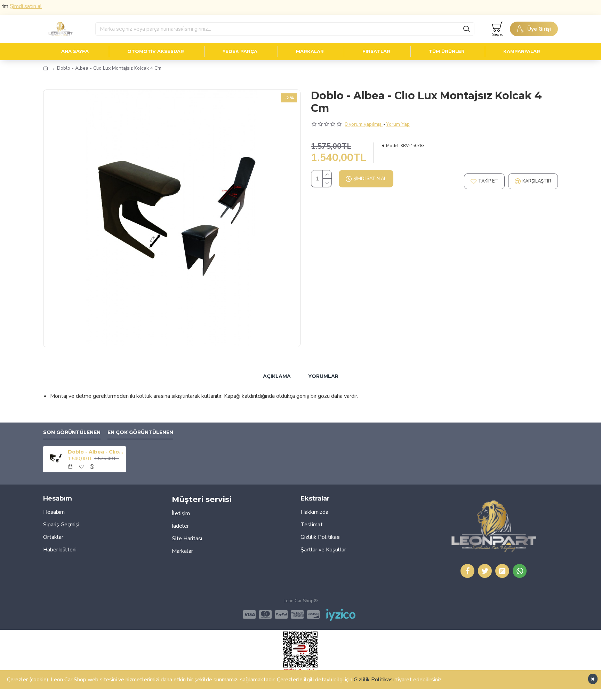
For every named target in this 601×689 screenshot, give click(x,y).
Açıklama (277, 376)
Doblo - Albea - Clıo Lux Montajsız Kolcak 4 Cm (95, 452)
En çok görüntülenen (140, 432)
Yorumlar (323, 376)
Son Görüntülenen (72, 432)
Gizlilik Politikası (374, 679)
